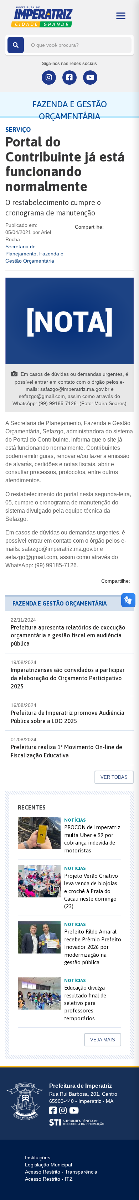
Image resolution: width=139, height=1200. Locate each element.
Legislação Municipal (48, 1164)
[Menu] (120, 16)
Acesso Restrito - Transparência (61, 1172)
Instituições (37, 1157)
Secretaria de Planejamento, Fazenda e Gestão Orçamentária (34, 254)
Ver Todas (114, 777)
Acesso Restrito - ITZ (49, 1179)
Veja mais (102, 1039)
